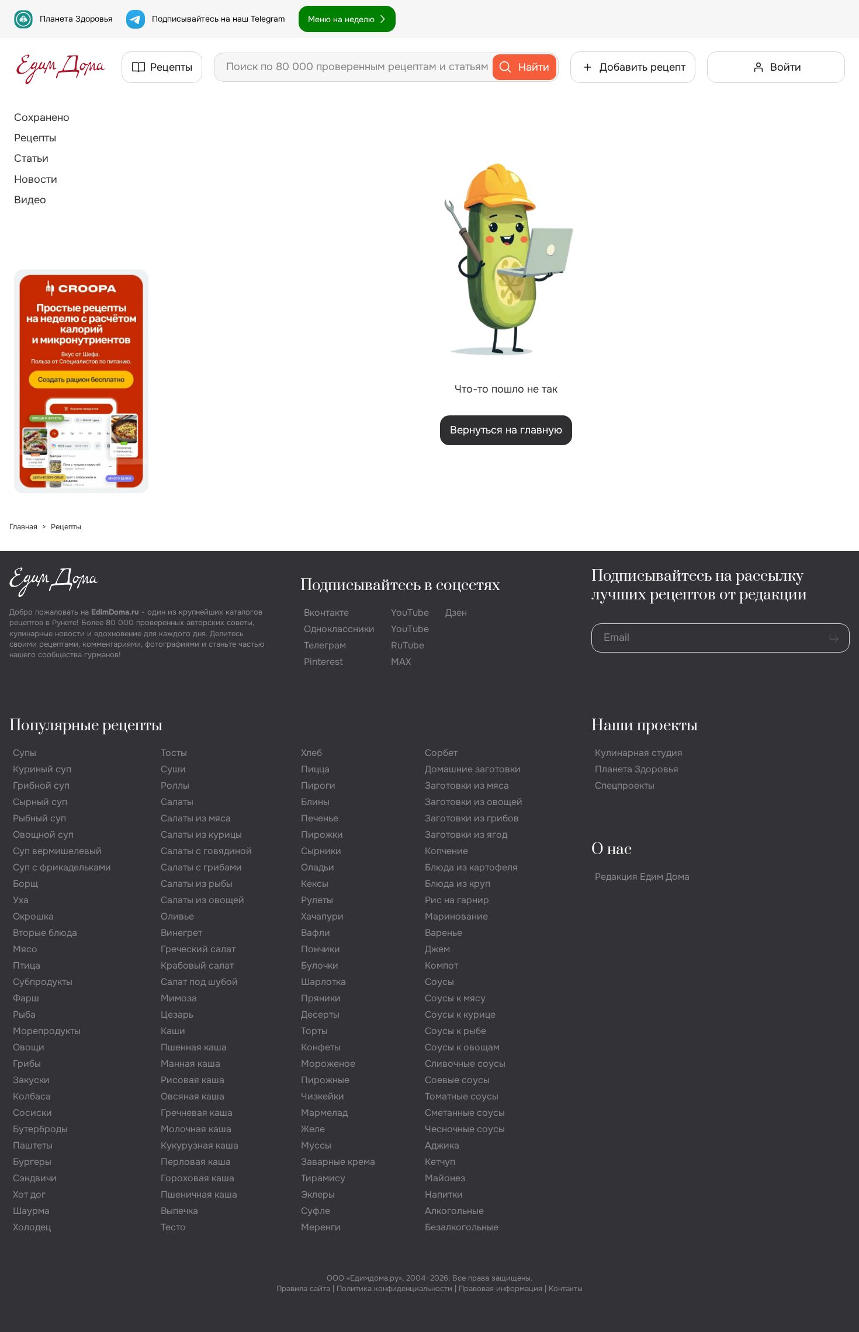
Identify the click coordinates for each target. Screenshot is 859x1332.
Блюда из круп (457, 883)
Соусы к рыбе (455, 1031)
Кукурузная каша (199, 1145)
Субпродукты (42, 982)
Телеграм (325, 645)
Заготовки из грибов (472, 818)
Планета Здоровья (76, 18)
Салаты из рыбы (197, 883)
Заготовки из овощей (473, 802)
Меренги (321, 1227)
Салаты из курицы (201, 834)
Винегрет (181, 933)
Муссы (316, 1145)
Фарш (26, 998)
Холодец (32, 1227)
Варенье (443, 933)
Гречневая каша (197, 1112)
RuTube (407, 645)
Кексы (314, 883)
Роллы (175, 785)
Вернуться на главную (506, 430)
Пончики (320, 949)
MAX (401, 661)
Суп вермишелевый (57, 851)
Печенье (319, 818)
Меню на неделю (341, 19)
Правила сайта (303, 1288)
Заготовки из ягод (466, 834)
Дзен (456, 612)
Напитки (444, 1194)
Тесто (173, 1227)
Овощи (28, 1047)
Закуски (31, 1080)
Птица (26, 965)
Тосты (174, 753)
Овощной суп (43, 834)
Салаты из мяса (196, 818)
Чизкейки (322, 1096)
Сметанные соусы (465, 1112)
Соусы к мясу (455, 998)
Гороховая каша (197, 1178)
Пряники (321, 998)
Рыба (24, 1014)
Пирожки (322, 834)
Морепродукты (47, 1031)
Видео (30, 199)
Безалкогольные (461, 1227)
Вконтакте (326, 612)
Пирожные (325, 1080)
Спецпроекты (624, 785)
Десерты (320, 1014)
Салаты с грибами (201, 867)
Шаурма (31, 1211)
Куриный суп (42, 769)
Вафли (315, 933)
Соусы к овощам (462, 1047)
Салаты (177, 802)
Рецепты (35, 137)
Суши (173, 769)
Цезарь (177, 1014)
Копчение (446, 851)
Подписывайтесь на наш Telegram (218, 18)
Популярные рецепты (85, 726)
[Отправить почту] (833, 638)
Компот (441, 965)
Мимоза (179, 998)
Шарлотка (323, 982)
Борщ (25, 883)
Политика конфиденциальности (394, 1288)
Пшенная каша (194, 1047)
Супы (24, 753)
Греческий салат (198, 949)
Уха (21, 900)
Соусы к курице (460, 1014)
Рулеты (317, 900)
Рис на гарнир (457, 900)
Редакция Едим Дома (642, 876)
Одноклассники (339, 629)
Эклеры (318, 1194)
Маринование (456, 916)
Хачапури (322, 916)
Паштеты (33, 1145)
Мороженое (328, 1063)
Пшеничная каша (199, 1194)
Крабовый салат (197, 965)
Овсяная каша (192, 1096)
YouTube (410, 612)
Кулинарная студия (639, 753)
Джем (437, 949)
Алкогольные (454, 1211)
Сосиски (32, 1112)
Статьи (31, 158)
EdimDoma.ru (115, 612)
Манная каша (190, 1063)
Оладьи (317, 867)
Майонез (445, 1178)
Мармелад (324, 1112)
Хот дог (29, 1194)
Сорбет (441, 753)
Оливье (177, 916)
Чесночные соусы (465, 1129)
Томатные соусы (461, 1096)
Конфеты (321, 1047)
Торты (314, 1031)
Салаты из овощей (202, 900)
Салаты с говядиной (206, 851)
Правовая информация (500, 1288)
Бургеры (32, 1162)
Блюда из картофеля (471, 867)
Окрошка (33, 916)
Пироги (318, 785)
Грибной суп (41, 785)
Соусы (439, 982)
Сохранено (42, 117)
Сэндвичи (35, 1178)
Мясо (25, 949)
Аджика (442, 1145)
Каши (173, 1031)
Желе (313, 1129)
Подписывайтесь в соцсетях (400, 585)
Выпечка (179, 1211)
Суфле (315, 1211)
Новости (35, 179)
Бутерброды (40, 1129)
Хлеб (311, 753)
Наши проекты (644, 726)
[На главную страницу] (61, 67)
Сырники (321, 851)
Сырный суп (40, 802)
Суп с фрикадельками (62, 867)
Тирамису (323, 1178)
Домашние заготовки (473, 769)
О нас (611, 849)
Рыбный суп (39, 818)
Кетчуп (440, 1162)
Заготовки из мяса (467, 785)
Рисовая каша (192, 1080)
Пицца (315, 769)
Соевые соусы (457, 1080)
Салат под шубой (199, 982)
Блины (315, 802)
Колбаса (32, 1096)
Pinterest (323, 661)
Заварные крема (338, 1162)
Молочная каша (196, 1129)
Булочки (319, 965)
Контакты (566, 1288)
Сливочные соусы (465, 1063)
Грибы (27, 1063)
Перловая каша (196, 1162)
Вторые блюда (45, 933)
